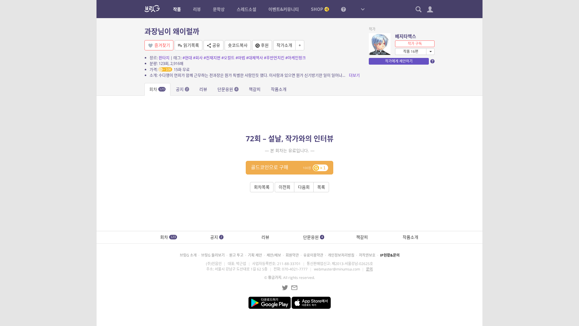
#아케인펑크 (295, 57)
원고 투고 (236, 255)
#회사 (198, 57)
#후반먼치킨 (274, 57)
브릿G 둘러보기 (213, 255)
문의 (369, 269)
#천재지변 (212, 57)
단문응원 (227, 89)
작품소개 (278, 89)
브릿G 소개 (188, 255)
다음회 (304, 187)
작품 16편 (410, 51)
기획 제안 (255, 255)
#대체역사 (254, 57)
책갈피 (255, 89)
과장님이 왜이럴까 (171, 31)
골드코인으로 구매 (288, 167)
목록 (321, 187)
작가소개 (284, 45)
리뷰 (203, 89)
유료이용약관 (313, 255)
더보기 (354, 75)
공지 (182, 89)
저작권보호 (367, 255)
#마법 (240, 57)
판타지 (164, 57)
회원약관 (292, 255)
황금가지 (274, 277)
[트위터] (285, 288)
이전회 (284, 187)
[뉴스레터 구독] (294, 288)
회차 (157, 89)
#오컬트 (228, 57)
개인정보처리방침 (341, 255)
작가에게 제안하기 (399, 61)
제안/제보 (274, 255)
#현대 (187, 57)
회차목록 (262, 187)
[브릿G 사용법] (343, 9)
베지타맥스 (405, 36)
